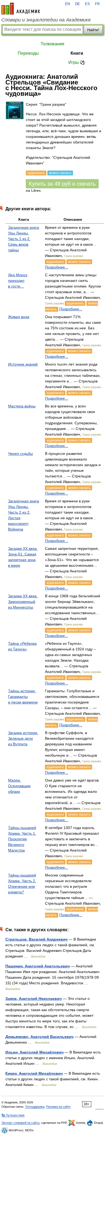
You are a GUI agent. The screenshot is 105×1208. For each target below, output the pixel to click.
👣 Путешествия (12, 1115)
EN (67, 4)
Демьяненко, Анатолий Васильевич (39, 1036)
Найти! (93, 30)
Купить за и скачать (62, 184)
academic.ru (20, 8)
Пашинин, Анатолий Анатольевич (37, 966)
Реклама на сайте (58, 1106)
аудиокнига (55, 262)
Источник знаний (23, 364)
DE (77, 4)
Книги (77, 53)
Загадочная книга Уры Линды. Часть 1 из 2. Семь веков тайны (23, 238)
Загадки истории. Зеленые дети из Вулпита (23, 738)
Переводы (28, 53)
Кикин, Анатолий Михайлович (34, 1073)
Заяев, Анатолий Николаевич (33, 998)
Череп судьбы (20, 453)
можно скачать (79, 262)
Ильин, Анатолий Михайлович (34, 1052)
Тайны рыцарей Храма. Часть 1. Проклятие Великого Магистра (22, 839)
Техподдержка (34, 1106)
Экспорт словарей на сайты (20, 1122)
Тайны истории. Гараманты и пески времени (23, 696)
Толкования (52, 44)
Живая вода (18, 317)
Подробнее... (56, 267)
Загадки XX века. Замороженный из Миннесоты (23, 601)
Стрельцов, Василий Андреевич (36, 939)
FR (97, 4)
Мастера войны (22, 406)
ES (87, 4)
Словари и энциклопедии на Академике (46, 20)
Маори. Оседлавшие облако (19, 786)
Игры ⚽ (76, 62)
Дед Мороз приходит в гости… (17, 280)
